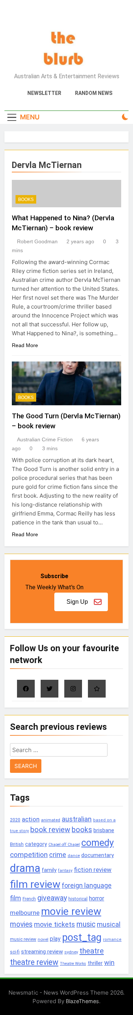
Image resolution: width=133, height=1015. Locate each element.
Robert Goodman (37, 241)
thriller (95, 963)
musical (108, 924)
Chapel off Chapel (64, 844)
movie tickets (54, 924)
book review (50, 829)
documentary (97, 855)
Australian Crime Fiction (45, 439)
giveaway (52, 898)
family (49, 870)
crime (57, 855)
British (17, 844)
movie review (71, 911)
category (36, 844)
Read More (25, 345)
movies (21, 924)
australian (77, 819)
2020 (15, 820)
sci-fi (15, 952)
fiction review (93, 869)
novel (43, 939)
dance (74, 855)
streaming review (42, 951)
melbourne (25, 912)
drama (25, 868)
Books (26, 199)
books (82, 829)
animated (50, 820)
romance (112, 939)
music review (23, 939)
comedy (97, 842)
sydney (71, 952)
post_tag (82, 937)
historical (78, 899)
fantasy (65, 870)
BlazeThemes (82, 1001)
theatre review (34, 962)
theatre (91, 950)
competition (29, 854)
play (55, 938)
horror (96, 898)
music (85, 924)
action (31, 819)
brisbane (103, 830)
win (109, 962)
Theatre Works (73, 963)
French (29, 899)
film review (35, 884)
